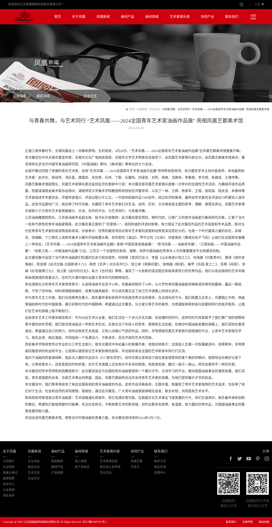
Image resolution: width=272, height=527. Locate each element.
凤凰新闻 (103, 17)
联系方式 (160, 461)
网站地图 (264, 522)
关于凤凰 (78, 17)
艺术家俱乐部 (180, 17)
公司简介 (9, 461)
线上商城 (81, 461)
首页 (57, 17)
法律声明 (247, 522)
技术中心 (9, 484)
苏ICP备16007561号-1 (95, 522)
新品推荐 (57, 461)
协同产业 (207, 17)
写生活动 (106, 472)
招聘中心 (160, 472)
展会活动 (43, 96)
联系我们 (232, 17)
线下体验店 (82, 466)
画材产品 (127, 17)
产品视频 (57, 472)
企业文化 (90, 96)
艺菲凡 (135, 466)
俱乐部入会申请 (110, 466)
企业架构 (9, 466)
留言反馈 (160, 466)
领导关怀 (9, 495)
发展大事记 (10, 472)
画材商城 (152, 17)
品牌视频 (9, 478)
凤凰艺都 (136, 461)
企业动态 (19, 96)
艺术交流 (66, 96)
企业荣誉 (9, 489)
